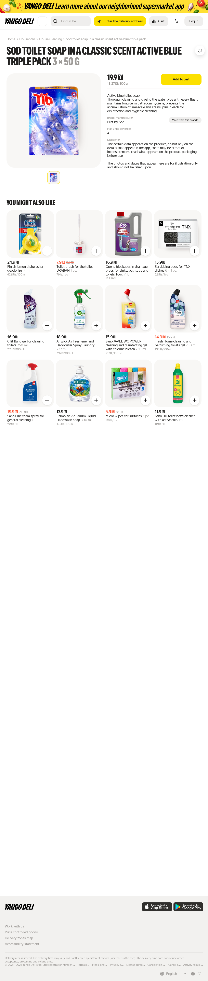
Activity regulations (194, 964)
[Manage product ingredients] (176, 21)
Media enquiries (101, 964)
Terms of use (84, 964)
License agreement (137, 964)
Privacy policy (118, 964)
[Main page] (19, 23)
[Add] (47, 251)
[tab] (53, 177)
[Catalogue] (42, 21)
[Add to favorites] (200, 50)
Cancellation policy (158, 964)
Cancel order (175, 964)
